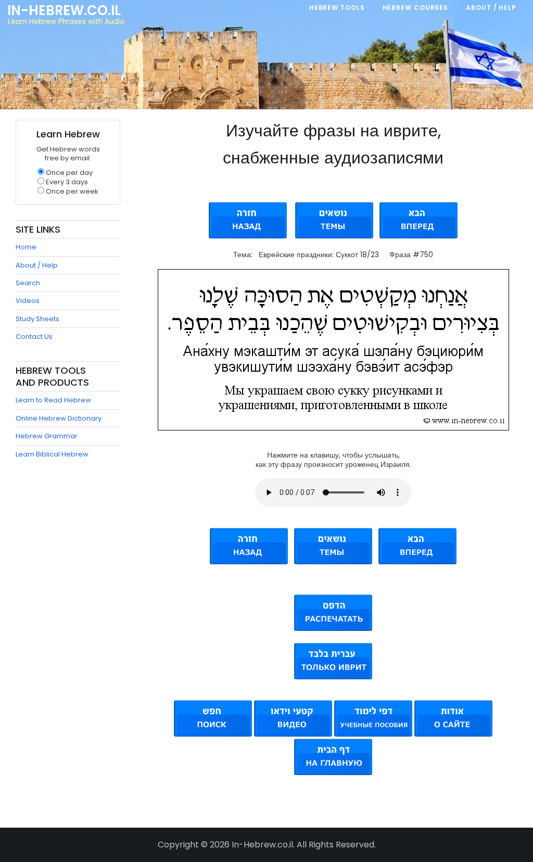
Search (28, 283)
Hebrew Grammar (47, 436)
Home (26, 247)
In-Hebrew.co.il (64, 10)
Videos (28, 301)
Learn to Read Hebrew (53, 400)
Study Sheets (37, 319)
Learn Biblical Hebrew (52, 454)
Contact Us (34, 336)
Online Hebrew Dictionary (58, 418)
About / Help (37, 265)
